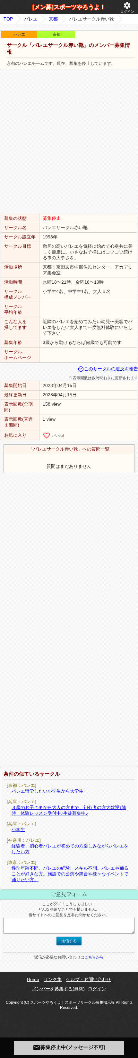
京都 (53, 19)
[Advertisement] (69, 142)
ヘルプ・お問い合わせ (88, 979)
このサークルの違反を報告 (108, 368)
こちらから (94, 957)
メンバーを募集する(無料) (58, 988)
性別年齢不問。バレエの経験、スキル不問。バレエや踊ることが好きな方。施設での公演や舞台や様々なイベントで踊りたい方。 (70, 873)
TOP (8, 19)
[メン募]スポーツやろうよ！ (69, 7)
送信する (69, 941)
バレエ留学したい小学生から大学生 (47, 791)
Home (33, 979)
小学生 (18, 829)
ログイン (127, 7)
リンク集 (53, 979)
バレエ (31, 19)
